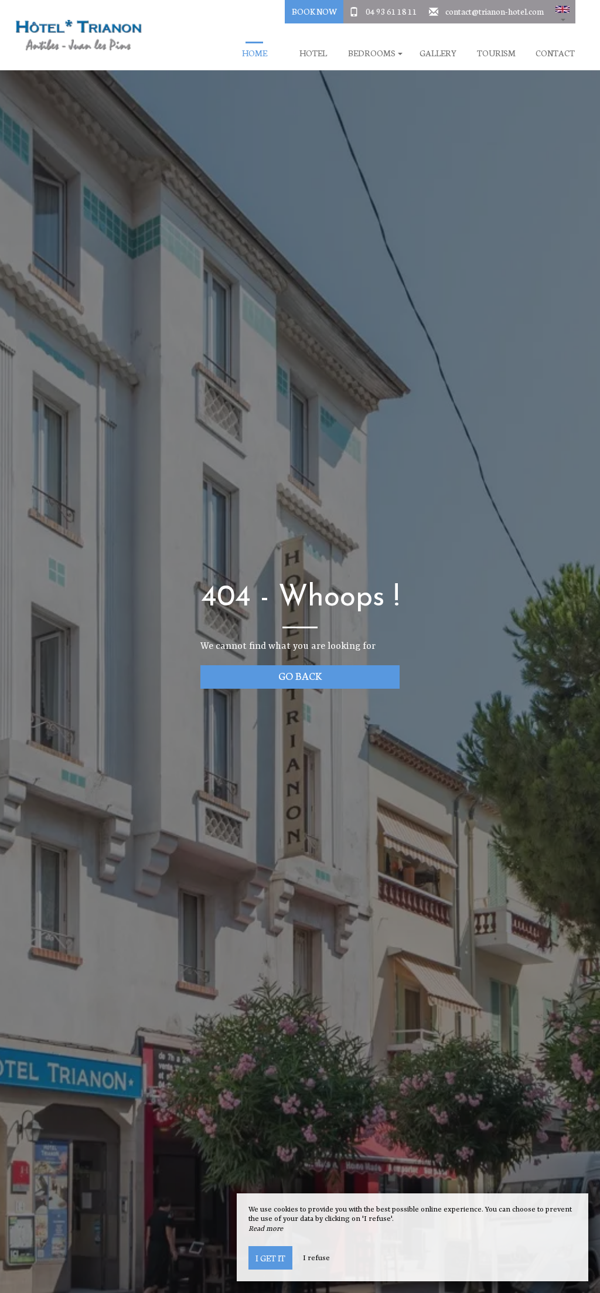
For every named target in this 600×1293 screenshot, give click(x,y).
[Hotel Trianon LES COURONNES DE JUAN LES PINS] (74, 35)
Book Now (314, 11)
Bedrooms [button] (372, 53)
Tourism (496, 53)
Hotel (313, 53)
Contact (555, 53)
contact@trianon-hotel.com (494, 11)
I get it (270, 1258)
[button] (562, 12)
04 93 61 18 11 (391, 11)
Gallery (438, 53)
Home (254, 53)
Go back (300, 675)
